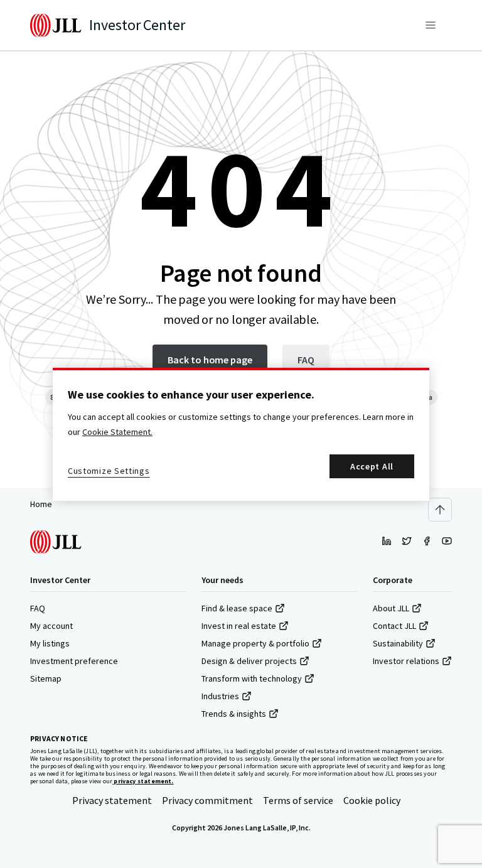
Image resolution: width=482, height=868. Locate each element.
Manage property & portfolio (255, 643)
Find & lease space (236, 608)
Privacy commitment (207, 800)
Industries (220, 696)
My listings (50, 643)
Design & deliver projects (249, 661)
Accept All (372, 466)
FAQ (37, 608)
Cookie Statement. (117, 431)
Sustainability (398, 643)
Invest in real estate (238, 625)
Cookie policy (371, 800)
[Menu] (430, 25)
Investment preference (74, 661)
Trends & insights (233, 713)
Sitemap (46, 678)
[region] (241, 434)
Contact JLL (394, 625)
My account (51, 625)
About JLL (391, 608)
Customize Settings (109, 470)
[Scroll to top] (440, 510)
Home (41, 504)
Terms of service (298, 800)
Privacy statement (112, 800)
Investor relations (406, 661)
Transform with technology (251, 678)
